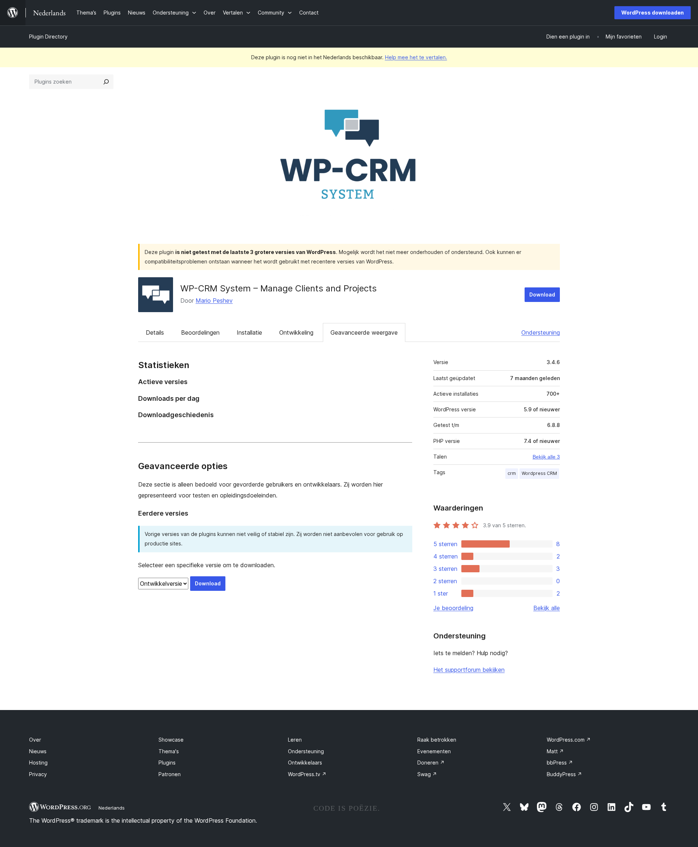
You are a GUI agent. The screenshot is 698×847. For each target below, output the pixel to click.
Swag (427, 774)
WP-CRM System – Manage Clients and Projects (278, 288)
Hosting (38, 762)
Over (35, 740)
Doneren (431, 762)
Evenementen (434, 751)
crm (512, 473)
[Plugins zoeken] (106, 81)
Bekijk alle (546, 608)
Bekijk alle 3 (546, 457)
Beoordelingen (200, 332)
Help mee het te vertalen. (416, 57)
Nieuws (38, 751)
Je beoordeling (453, 608)
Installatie (249, 332)
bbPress (560, 762)
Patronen (170, 774)
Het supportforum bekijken (469, 669)
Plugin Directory (48, 36)
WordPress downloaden (652, 12)
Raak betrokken (436, 740)
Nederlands (112, 808)
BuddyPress (564, 774)
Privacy (38, 774)
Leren (295, 740)
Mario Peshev (214, 300)
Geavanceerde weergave (364, 332)
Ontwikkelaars (305, 762)
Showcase (171, 740)
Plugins (167, 762)
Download (542, 294)
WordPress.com (569, 740)
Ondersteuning (540, 332)
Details (155, 332)
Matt (555, 751)
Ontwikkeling (296, 332)
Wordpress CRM (539, 473)
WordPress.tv (307, 774)
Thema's (169, 751)
